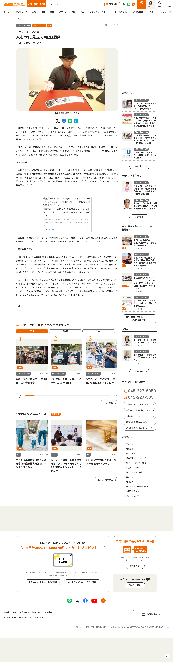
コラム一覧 (139, 371)
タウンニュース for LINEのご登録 (43, 582)
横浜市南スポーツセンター (137, 486)
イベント (151, 12)
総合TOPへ (53, 4)
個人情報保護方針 (10, 617)
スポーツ (63, 12)
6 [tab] (72, 395)
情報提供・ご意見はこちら (137, 404)
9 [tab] (97, 395)
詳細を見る (134, 566)
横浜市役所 (130, 453)
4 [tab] (55, 395)
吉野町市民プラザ (133, 491)
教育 (52, 12)
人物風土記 (138, 12)
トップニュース (20, 12)
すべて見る (138, 166)
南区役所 (129, 477)
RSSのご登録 (134, 585)
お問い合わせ (154, 614)
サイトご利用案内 (25, 617)
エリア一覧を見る (105, 480)
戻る (19, 19)
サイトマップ (38, 617)
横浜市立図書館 (132, 468)
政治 (74, 12)
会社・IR (150, 6)
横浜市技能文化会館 (134, 472)
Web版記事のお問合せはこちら (139, 428)
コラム (163, 12)
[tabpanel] (67, 81)
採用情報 (48, 612)
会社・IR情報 (10, 612)
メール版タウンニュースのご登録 (82, 582)
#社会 (20, 306)
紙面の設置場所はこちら (136, 422)
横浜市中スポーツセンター (137, 458)
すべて (6, 12)
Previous (18, 395)
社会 (43, 12)
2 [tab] (38, 395)
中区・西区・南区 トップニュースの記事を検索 (138, 318)
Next (116, 395)
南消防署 (129, 482)
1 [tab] (29, 395)
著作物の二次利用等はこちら (138, 410)
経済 (83, 12)
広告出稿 (113, 4)
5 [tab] (63, 395)
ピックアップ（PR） (98, 12)
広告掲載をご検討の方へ (30, 612)
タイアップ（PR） (120, 12)
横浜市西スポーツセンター (137, 463)
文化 (34, 12)
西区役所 (129, 449)
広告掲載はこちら (133, 416)
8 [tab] (89, 395)
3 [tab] (46, 395)
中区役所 (129, 444)
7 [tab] (80, 395)
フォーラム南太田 (133, 496)
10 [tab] (106, 395)
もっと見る (108, 403)
